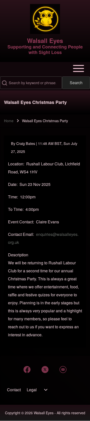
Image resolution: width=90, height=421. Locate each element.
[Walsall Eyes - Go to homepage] (45, 19)
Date (12, 184)
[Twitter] (45, 369)
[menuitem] (14, 389)
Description (18, 255)
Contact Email (20, 234)
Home (9, 120)
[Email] (63, 369)
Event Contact (20, 222)
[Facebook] (27, 369)
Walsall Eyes (45, 40)
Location (15, 164)
